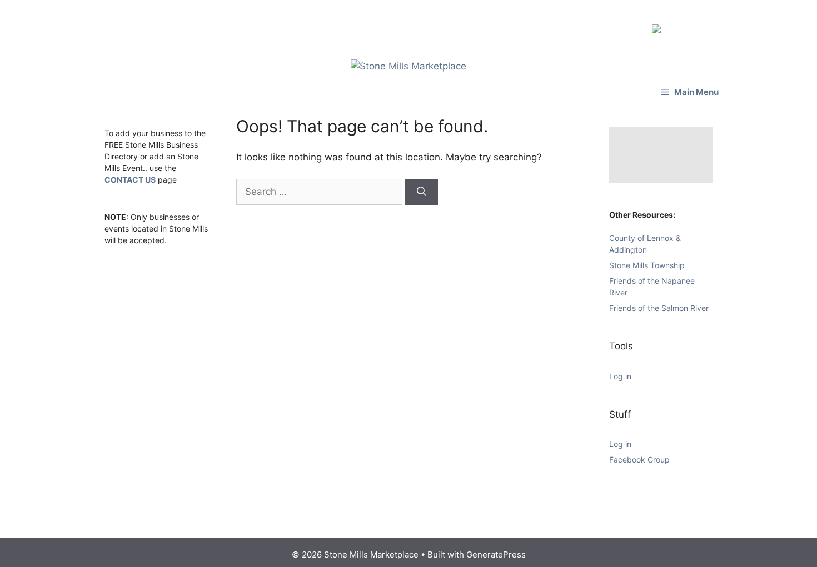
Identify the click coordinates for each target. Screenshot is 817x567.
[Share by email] (712, 25)
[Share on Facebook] (658, 25)
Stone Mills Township (647, 259)
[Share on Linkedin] (694, 25)
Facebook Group (639, 454)
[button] (690, 86)
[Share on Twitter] (676, 25)
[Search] (421, 186)
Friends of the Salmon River (659, 302)
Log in (620, 370)
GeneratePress (496, 549)
